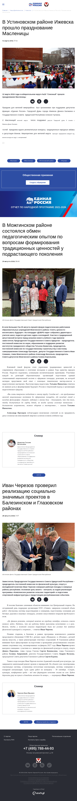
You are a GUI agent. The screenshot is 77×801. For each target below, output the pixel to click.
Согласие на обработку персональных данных (38, 783)
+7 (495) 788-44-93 (38, 748)
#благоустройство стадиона (46, 722)
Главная (5, 10)
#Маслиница (28, 161)
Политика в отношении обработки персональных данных (38, 781)
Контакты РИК (9, 740)
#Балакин (13, 161)
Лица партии (32, 736)
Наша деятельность (16, 10)
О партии (7, 736)
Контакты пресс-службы (37, 740)
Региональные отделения (61, 736)
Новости (28, 10)
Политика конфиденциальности (38, 779)
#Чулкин (64, 161)
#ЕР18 (39, 475)
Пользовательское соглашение (38, 777)
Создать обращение (38, 182)
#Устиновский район (47, 161)
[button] (3, 143)
